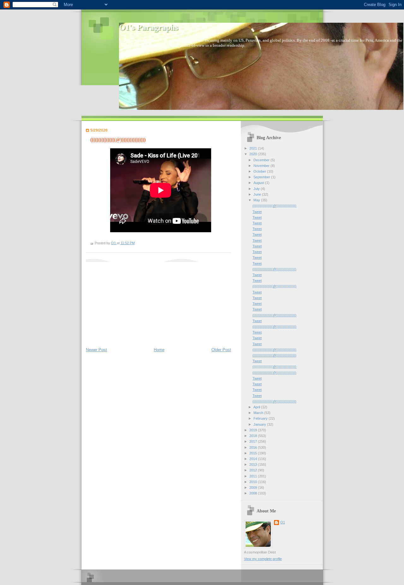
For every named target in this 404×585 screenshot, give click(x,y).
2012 (253, 470)
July (257, 189)
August (259, 183)
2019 (253, 430)
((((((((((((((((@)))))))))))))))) (274, 206)
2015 (253, 453)
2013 (253, 464)
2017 (253, 441)
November (261, 166)
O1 (282, 522)
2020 (253, 154)
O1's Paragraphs (148, 27)
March (258, 413)
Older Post (221, 349)
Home (159, 349)
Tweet (257, 212)
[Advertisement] (133, 301)
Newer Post (96, 349)
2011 (253, 476)
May (257, 200)
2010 (253, 482)
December (261, 160)
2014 (253, 459)
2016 (253, 447)
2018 (253, 436)
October (260, 171)
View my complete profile (263, 559)
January (260, 424)
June (257, 194)
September (262, 177)
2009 (253, 487)
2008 (253, 493)
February (261, 418)
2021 (253, 148)
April (257, 407)
